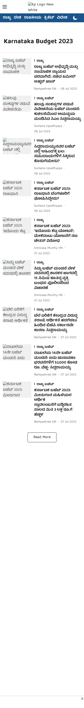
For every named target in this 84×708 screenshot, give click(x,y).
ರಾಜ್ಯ (7, 18)
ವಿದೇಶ (62, 18)
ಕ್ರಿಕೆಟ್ (49, 18)
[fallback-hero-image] (18, 75)
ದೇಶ (17, 18)
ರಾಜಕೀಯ (32, 18)
